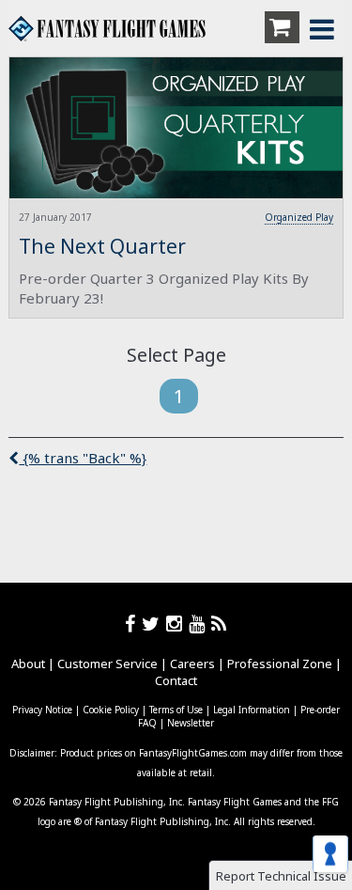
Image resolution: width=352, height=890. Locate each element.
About (28, 663)
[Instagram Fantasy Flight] (177, 623)
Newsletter (190, 722)
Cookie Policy (111, 709)
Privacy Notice (42, 709)
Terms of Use (176, 709)
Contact (176, 680)
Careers (192, 663)
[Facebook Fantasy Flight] (133, 623)
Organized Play (299, 217)
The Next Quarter (102, 246)
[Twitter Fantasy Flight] (154, 623)
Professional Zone (279, 663)
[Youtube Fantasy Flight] (200, 623)
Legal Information (251, 709)
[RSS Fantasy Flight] (219, 623)
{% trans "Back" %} (82, 457)
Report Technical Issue (281, 875)
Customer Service (107, 663)
